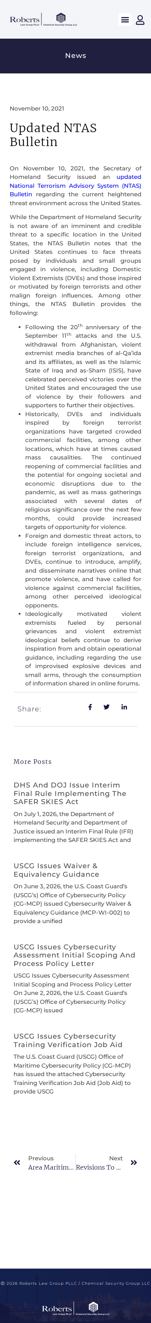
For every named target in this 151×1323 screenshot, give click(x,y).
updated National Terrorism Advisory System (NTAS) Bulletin (75, 185)
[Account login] (140, 20)
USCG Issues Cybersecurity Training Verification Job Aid (68, 1040)
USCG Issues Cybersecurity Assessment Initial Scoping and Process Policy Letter (75, 955)
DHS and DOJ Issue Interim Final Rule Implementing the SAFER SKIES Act (70, 793)
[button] (124, 19)
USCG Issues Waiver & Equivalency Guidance (57, 870)
